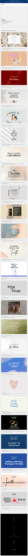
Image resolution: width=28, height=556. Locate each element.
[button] (26, 4)
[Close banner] (27, 0)
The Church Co (14, 552)
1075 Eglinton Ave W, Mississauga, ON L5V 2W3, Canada (14, 536)
